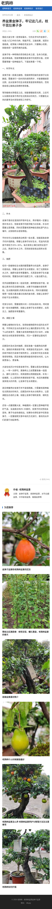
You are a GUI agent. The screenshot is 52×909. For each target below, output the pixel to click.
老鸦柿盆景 (17, 8)
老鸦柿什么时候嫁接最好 (13, 759)
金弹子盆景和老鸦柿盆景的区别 (16, 569)
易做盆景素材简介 (10, 697)
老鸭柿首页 (6, 8)
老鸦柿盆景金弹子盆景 (32, 900)
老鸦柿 (7, 3)
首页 (18, 15)
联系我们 (39, 8)
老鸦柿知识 (28, 8)
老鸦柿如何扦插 (9, 887)
